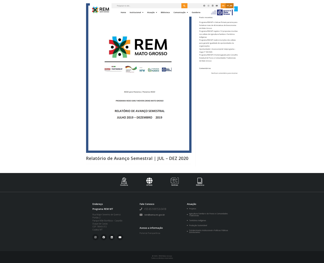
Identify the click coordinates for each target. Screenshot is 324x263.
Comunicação (180, 12)
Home (123, 12)
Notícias (174, 185)
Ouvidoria (196, 12)
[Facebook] (204, 5)
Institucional (135, 12)
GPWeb (149, 185)
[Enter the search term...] (184, 5)
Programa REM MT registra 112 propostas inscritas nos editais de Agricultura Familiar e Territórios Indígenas (218, 34)
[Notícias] (174, 180)
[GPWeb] (149, 180)
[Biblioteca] (200, 180)
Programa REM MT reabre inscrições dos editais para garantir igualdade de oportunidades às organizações (217, 43)
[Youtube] (217, 5)
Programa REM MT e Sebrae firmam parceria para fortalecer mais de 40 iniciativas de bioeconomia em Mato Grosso (218, 25)
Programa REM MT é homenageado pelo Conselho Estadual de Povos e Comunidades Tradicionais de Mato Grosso (218, 58)
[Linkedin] (212, 5)
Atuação (151, 12)
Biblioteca (165, 12)
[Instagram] (208, 5)
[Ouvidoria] (124, 180)
